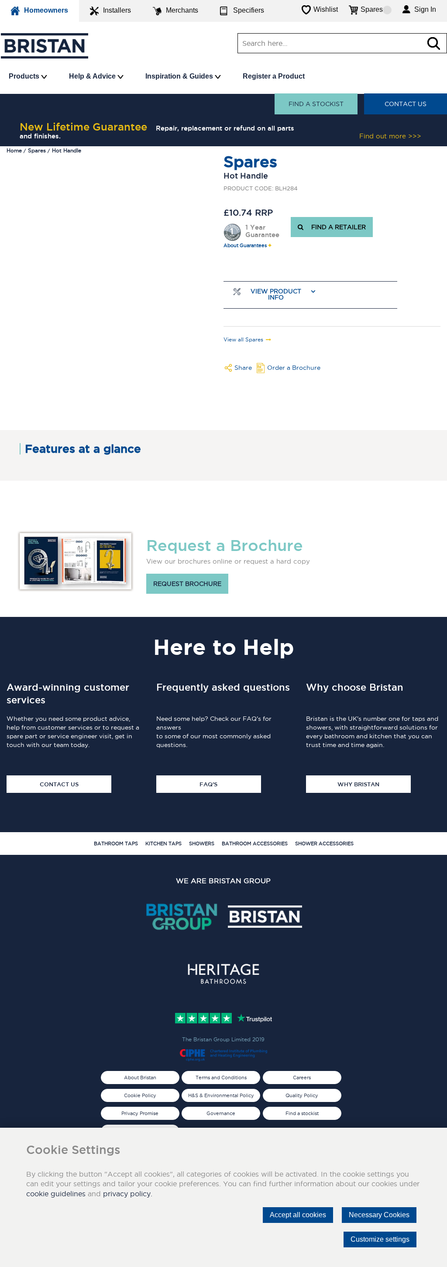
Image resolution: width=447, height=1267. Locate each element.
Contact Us (405, 103)
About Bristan (140, 1077)
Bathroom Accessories (255, 843)
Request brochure (187, 583)
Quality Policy (301, 1095)
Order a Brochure (293, 367)
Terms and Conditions (221, 1077)
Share (243, 367)
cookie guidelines (56, 1194)
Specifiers (248, 10)
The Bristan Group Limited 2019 (223, 1039)
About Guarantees (245, 245)
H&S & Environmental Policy (221, 1095)
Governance (220, 1113)
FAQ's (208, 784)
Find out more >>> (390, 136)
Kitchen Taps (163, 843)
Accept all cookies (298, 1215)
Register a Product (274, 76)
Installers (117, 10)
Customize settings (380, 1239)
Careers (302, 1077)
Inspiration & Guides (180, 76)
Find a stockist (316, 103)
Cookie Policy (140, 1095)
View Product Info (276, 294)
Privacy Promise (139, 1113)
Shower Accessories (324, 843)
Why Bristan (358, 784)
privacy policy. (127, 1194)
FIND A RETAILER (337, 227)
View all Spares (243, 339)
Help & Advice (93, 76)
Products (25, 76)
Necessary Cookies (379, 1215)
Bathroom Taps (116, 843)
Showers (201, 843)
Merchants (182, 10)
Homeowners (46, 10)
